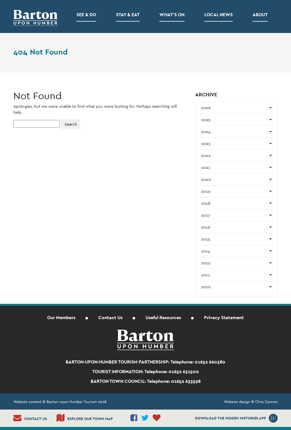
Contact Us (110, 318)
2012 (205, 262)
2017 (205, 215)
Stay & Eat (128, 15)
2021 (205, 167)
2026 (206, 107)
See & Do (86, 15)
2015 (205, 239)
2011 (205, 274)
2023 (205, 143)
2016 (205, 227)
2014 (205, 251)
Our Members (61, 318)
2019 (205, 191)
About (260, 15)
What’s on (171, 15)
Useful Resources (163, 318)
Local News (218, 15)
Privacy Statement (224, 318)
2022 (206, 155)
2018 (205, 203)
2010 (206, 286)
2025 (206, 119)
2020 (206, 179)
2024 (206, 131)
